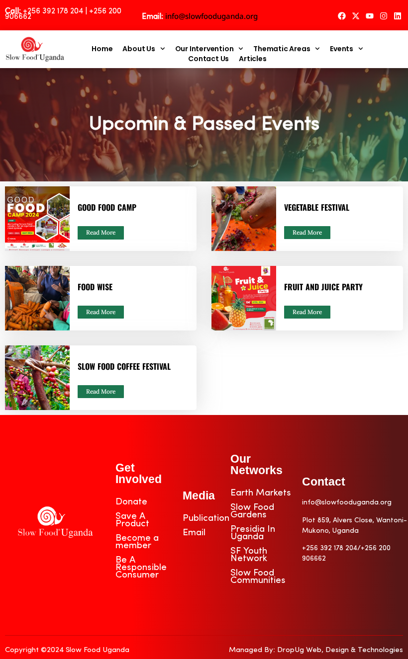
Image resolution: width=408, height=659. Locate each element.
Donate (131, 502)
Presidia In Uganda (252, 533)
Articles (252, 59)
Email (194, 533)
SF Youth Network (248, 555)
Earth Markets (260, 493)
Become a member (137, 542)
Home (102, 49)
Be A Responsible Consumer (141, 568)
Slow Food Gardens (252, 511)
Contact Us (208, 59)
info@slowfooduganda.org (211, 16)
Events (341, 49)
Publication (206, 518)
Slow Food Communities (258, 577)
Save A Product (132, 520)
